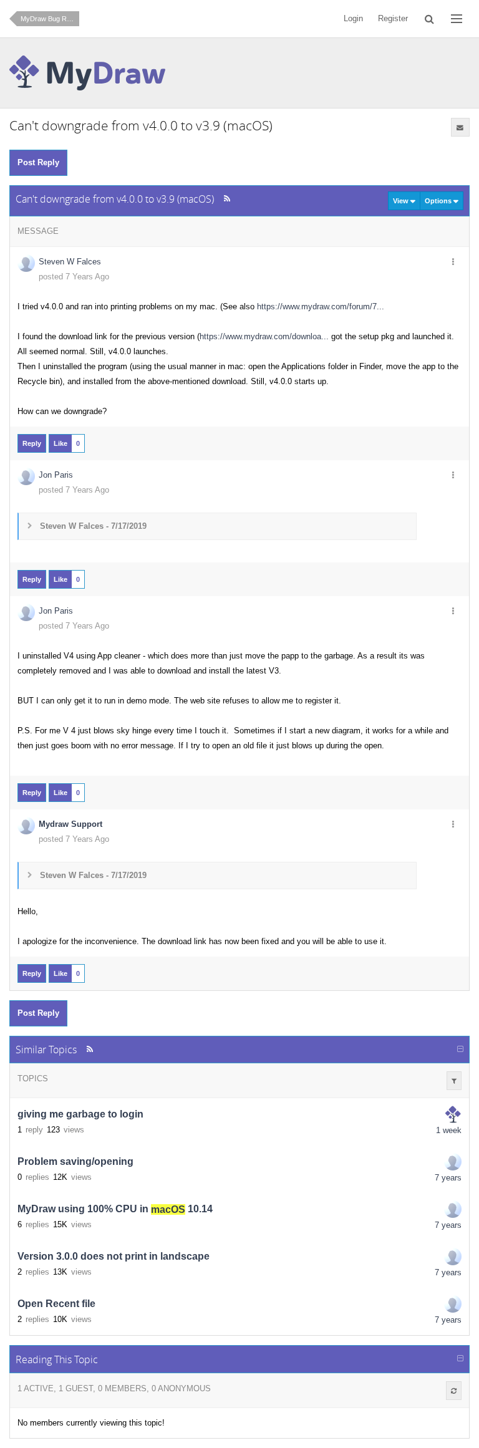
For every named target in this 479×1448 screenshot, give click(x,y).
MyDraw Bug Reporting (50, 18)
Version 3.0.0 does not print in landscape (113, 1257)
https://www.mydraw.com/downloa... (264, 336)
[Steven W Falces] (453, 1161)
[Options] (453, 262)
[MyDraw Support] (453, 1114)
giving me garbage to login (80, 1114)
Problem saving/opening (75, 1162)
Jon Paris (56, 475)
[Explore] (456, 18)
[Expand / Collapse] (460, 1049)
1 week (449, 1130)
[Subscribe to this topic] (460, 127)
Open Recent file (56, 1304)
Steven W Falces (70, 261)
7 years (448, 1177)
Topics (32, 1078)
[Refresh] (454, 1390)
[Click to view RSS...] (226, 198)
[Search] (429, 18)
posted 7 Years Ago (74, 276)
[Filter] (454, 1080)
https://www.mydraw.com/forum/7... (320, 306)
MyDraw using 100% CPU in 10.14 (115, 1209)
